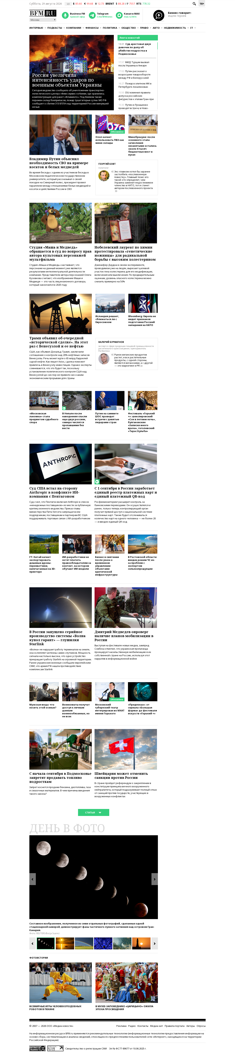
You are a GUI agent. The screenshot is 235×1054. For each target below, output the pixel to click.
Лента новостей (129, 37)
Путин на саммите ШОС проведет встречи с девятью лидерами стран (107, 418)
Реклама (121, 1026)
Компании (73, 27)
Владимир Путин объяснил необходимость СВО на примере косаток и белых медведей (58, 163)
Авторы (190, 1026)
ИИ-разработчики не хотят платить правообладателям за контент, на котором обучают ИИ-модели (76, 562)
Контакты (143, 1026)
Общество (128, 27)
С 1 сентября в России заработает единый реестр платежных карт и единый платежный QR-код (126, 492)
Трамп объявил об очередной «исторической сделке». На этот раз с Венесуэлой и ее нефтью (58, 342)
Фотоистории (38, 957)
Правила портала (175, 1026)
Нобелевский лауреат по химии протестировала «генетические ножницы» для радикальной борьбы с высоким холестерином (125, 253)
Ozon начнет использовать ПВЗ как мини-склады (109, 139)
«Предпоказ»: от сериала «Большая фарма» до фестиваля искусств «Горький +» (142, 709)
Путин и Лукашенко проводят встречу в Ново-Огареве (133, 108)
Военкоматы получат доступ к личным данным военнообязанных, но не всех (76, 710)
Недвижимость (175, 27)
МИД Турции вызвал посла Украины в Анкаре (133, 63)
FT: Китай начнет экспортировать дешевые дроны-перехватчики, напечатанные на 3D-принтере (42, 564)
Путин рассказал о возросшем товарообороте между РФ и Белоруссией (134, 74)
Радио (132, 1026)
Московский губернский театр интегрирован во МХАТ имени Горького (109, 709)
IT (191, 27)
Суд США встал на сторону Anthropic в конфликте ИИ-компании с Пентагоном (54, 492)
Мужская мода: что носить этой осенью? (42, 706)
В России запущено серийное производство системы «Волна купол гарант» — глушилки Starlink (57, 638)
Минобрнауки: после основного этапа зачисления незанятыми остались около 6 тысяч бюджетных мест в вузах (142, 145)
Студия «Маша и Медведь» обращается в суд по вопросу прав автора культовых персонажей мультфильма (60, 253)
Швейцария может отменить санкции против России (121, 775)
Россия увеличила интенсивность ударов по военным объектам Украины (67, 80)
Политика (110, 27)
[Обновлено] (110, 116)
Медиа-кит (156, 1026)
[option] (93, 877)
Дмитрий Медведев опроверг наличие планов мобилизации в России (124, 636)
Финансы (92, 27)
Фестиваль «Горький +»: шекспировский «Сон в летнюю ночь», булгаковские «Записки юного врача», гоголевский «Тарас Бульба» (142, 422)
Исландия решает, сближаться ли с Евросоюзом (107, 319)
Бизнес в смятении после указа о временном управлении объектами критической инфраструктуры (107, 565)
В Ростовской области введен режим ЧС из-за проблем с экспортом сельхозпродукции (142, 562)
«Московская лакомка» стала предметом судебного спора (43, 418)
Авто (156, 27)
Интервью (36, 27)
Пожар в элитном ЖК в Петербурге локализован (134, 85)
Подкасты (54, 27)
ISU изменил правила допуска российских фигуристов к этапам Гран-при (136, 96)
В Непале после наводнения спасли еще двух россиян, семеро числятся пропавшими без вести (74, 421)
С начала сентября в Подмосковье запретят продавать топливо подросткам (60, 777)
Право (144, 27)
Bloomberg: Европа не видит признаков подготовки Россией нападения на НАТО (142, 320)
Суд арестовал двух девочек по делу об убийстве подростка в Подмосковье (134, 49)
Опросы (201, 1026)
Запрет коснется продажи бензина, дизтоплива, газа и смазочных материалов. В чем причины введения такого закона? (60, 790)
